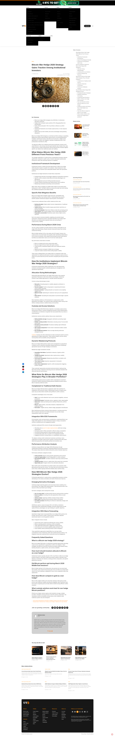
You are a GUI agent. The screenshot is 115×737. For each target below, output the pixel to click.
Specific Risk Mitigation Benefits (84, 59)
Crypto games (36, 720)
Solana (46, 15)
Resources (29, 35)
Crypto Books (29, 42)
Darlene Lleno (35, 73)
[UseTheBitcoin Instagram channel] (82, 712)
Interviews (71, 29)
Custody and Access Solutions (83, 71)
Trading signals (45, 712)
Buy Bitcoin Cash (30, 20)
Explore (70, 7)
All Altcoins (47, 20)
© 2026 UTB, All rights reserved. (27, 733)
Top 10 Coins (47, 11)
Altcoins (46, 7)
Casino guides (35, 715)
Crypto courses (55, 712)
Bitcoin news (25, 711)
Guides (58, 7)
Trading (58, 24)
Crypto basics (35, 711)
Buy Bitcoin (29, 11)
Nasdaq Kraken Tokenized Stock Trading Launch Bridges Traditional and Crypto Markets (50, 601)
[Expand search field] (92, 26)
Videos (70, 27)
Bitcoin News (29, 9)
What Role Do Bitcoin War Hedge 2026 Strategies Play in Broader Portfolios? (83, 78)
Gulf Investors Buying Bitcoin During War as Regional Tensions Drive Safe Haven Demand (50, 600)
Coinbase (34, 334)
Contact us (64, 717)
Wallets (58, 20)
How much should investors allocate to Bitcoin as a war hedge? (83, 103)
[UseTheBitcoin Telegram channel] (75, 712)
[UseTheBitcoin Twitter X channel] (80, 712)
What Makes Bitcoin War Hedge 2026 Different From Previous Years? (82, 54)
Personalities (54, 715)
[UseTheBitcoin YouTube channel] (77, 712)
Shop (51, 35)
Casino (58, 15)
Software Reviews (72, 24)
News (46, 9)
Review (43, 715)
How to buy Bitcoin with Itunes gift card (35, 22)
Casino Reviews (72, 20)
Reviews (70, 15)
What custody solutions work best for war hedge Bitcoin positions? (83, 115)
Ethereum (47, 13)
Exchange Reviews (73, 18)
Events (70, 13)
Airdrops (59, 13)
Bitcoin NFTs (29, 33)
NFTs (58, 27)
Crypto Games (60, 22)
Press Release (42, 37)
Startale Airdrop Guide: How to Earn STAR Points (85, 134)
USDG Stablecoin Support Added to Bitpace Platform (85, 153)
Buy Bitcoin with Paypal (31, 18)
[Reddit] (51, 630)
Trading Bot (44, 722)
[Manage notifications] (112, 734)
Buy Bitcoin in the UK (31, 27)
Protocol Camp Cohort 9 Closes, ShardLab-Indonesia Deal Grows (51, 658)
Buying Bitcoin (30, 13)
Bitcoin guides (26, 714)
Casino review (45, 717)
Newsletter (64, 714)
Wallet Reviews (72, 22)
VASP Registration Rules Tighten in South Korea (78, 683)
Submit (40, 35)
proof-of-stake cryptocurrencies (50, 428)
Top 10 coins (25, 723)
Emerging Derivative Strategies (84, 92)
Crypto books (54, 714)
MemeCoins (47, 18)
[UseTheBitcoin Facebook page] (72, 712)
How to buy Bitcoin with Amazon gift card (35, 24)
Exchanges (59, 18)
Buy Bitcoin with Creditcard (32, 15)
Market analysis (45, 711)
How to (58, 11)
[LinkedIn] (50, 630)
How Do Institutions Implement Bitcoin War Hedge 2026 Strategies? (82, 66)
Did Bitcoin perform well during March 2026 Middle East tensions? (83, 108)
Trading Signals (72, 11)
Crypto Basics (60, 9)
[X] (48, 630)
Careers (63, 712)
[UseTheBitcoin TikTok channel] (87, 712)
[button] (43, 7)
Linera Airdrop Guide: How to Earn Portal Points (86, 125)
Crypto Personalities (31, 44)
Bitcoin (28, 7)
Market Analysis (72, 9)
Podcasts (29, 37)
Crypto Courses (30, 40)
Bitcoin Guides (30, 31)
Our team (63, 711)
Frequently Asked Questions (83, 97)
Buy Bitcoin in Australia (31, 29)
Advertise (41, 40)
